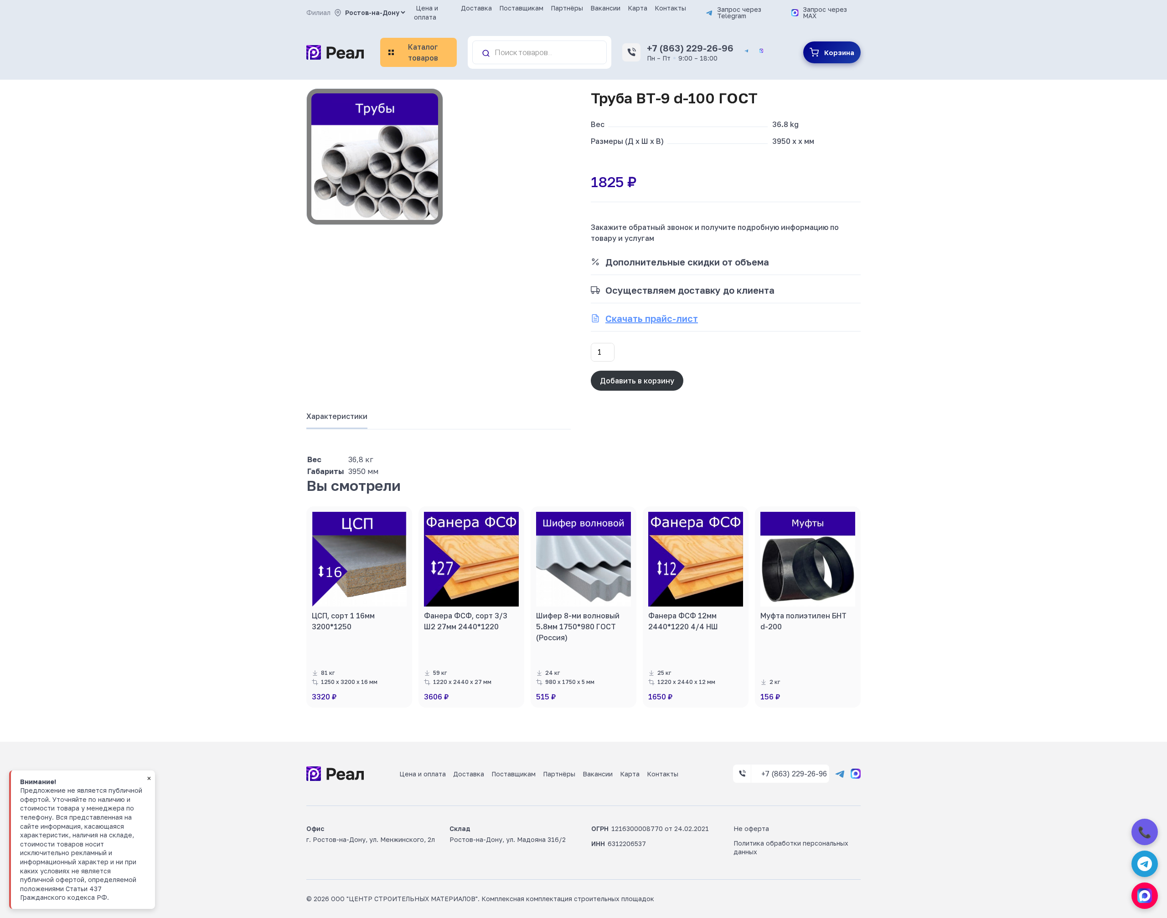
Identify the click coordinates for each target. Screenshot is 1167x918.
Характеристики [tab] (336, 416)
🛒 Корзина (832, 52)
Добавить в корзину (637, 380)
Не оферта (751, 828)
